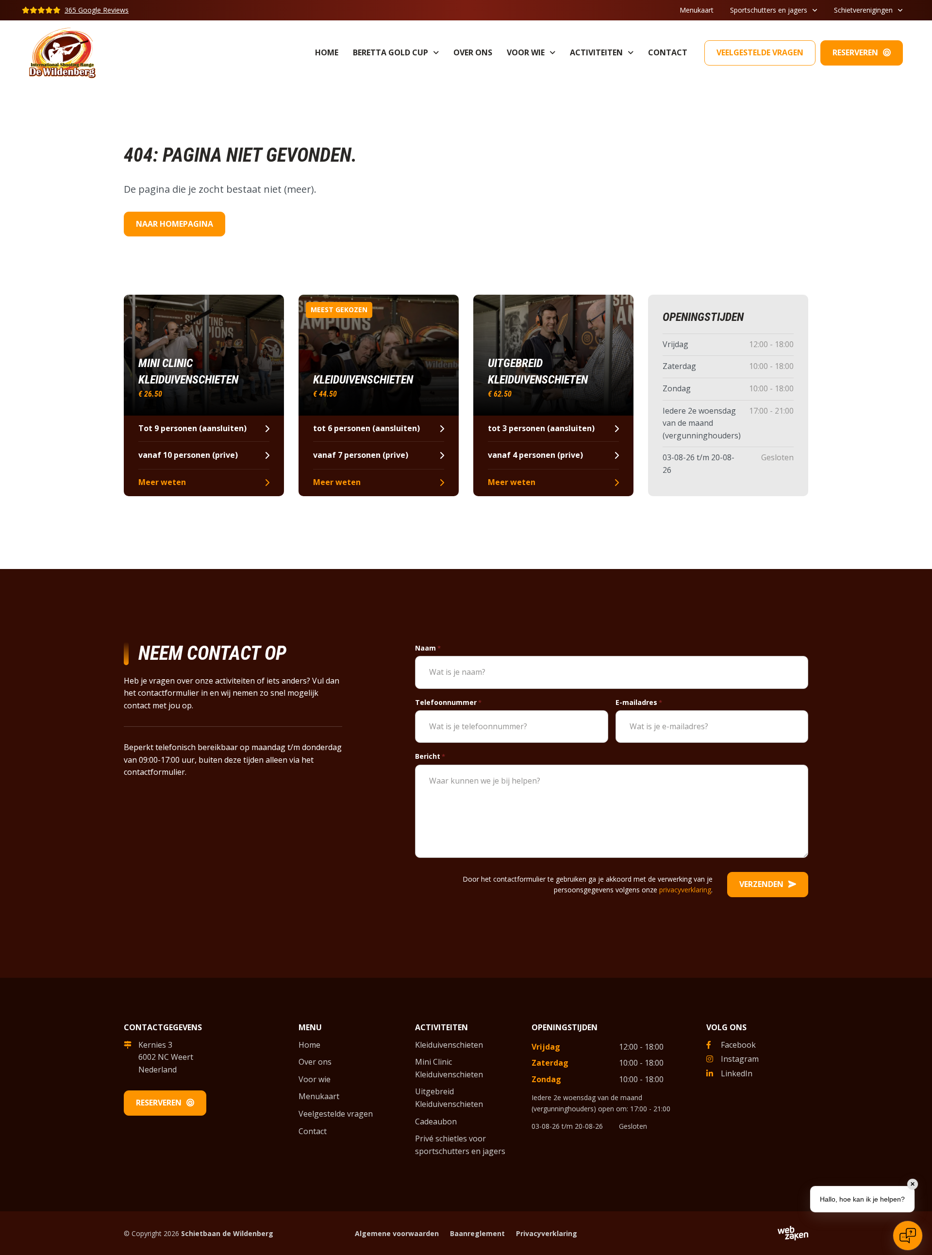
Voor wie (526, 52)
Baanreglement (477, 1233)
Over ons (472, 52)
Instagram (740, 1059)
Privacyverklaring (546, 1233)
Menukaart (697, 10)
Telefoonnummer (448, 702)
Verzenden (761, 884)
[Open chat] (907, 1235)
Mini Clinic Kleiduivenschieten (449, 1068)
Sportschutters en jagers (768, 10)
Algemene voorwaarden (397, 1233)
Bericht (430, 756)
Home (326, 52)
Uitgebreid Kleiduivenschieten (449, 1097)
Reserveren (855, 52)
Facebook (738, 1044)
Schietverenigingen (863, 10)
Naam (428, 648)
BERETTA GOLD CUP (390, 52)
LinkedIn (736, 1073)
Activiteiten (596, 52)
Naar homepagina (174, 223)
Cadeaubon (436, 1121)
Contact (667, 52)
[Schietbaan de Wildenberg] (62, 52)
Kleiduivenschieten (449, 1044)
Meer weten (162, 482)
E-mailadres (639, 702)
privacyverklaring (685, 889)
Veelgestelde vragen (759, 52)
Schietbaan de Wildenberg (227, 1233)
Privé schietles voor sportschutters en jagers (460, 1144)
